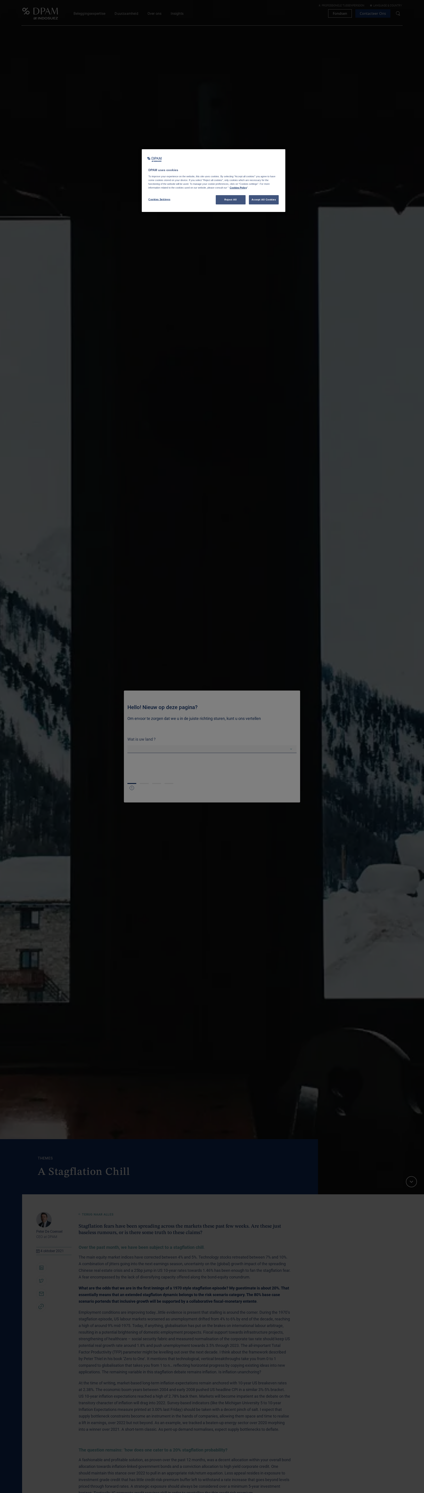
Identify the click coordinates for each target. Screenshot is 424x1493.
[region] (213, 180)
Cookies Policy (238, 187)
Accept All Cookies (264, 199)
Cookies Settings (159, 199)
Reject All (230, 199)
